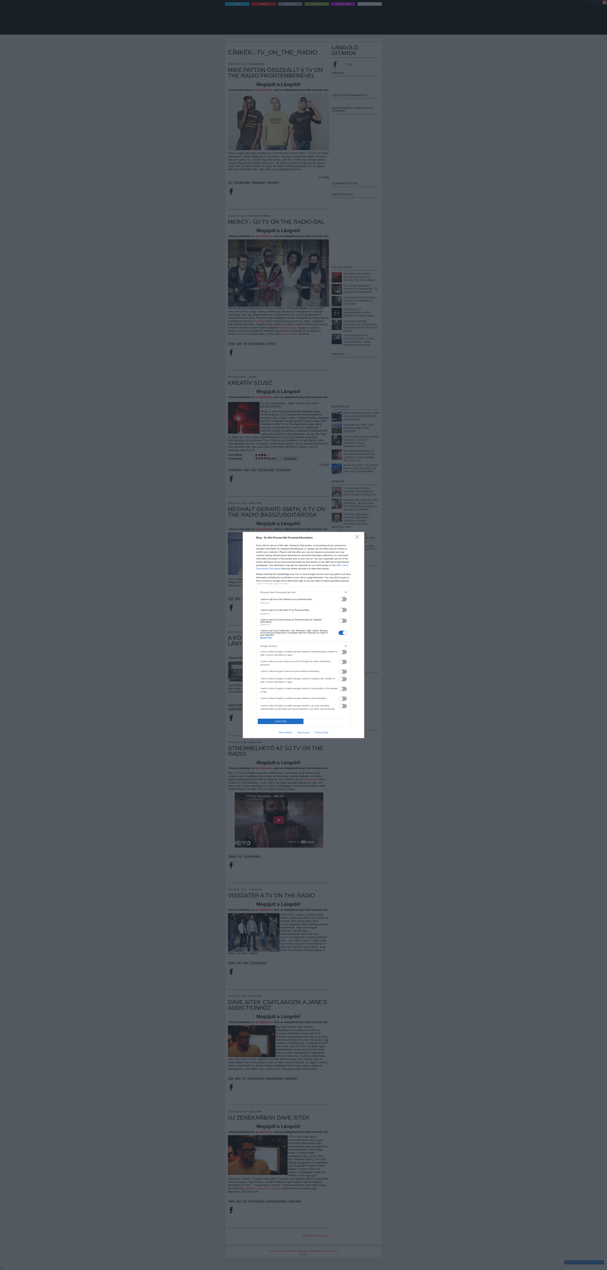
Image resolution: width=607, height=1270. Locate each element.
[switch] (343, 599)
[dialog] (303, 635)
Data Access (303, 732)
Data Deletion (285, 732)
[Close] (358, 538)
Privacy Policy (321, 732)
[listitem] (303, 592)
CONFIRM (281, 721)
